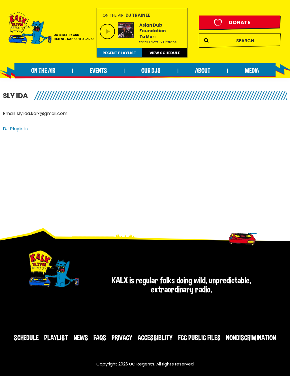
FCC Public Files (199, 337)
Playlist (56, 337)
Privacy (122, 337)
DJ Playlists (15, 129)
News (81, 337)
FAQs (99, 337)
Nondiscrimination (251, 337)
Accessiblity (155, 337)
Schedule (26, 337)
